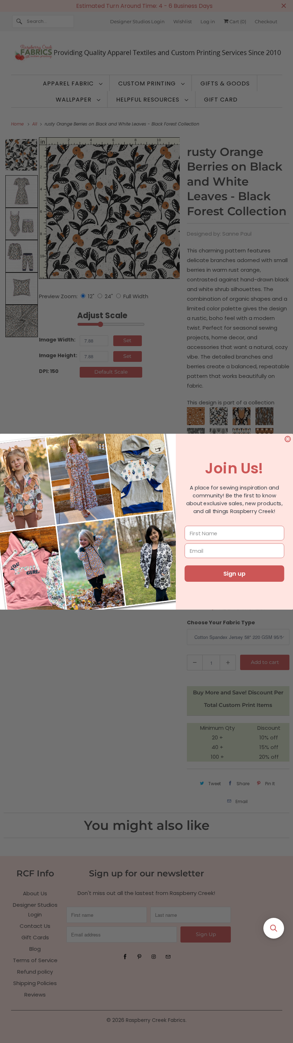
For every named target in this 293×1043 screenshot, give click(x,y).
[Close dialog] (287, 439)
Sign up (234, 573)
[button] (273, 928)
